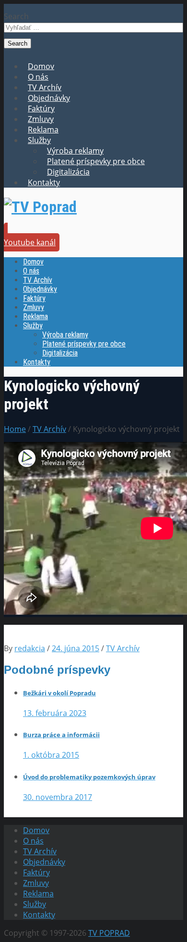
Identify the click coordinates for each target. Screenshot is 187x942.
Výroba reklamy (75, 150)
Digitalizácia (68, 172)
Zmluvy (41, 119)
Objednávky (49, 98)
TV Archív (44, 87)
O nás (38, 77)
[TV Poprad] (40, 207)
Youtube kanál (30, 242)
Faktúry (41, 108)
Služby (39, 140)
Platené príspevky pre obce (96, 161)
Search (16, 16)
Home (15, 429)
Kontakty (44, 182)
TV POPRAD (109, 933)
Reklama (43, 129)
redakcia (29, 648)
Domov (41, 66)
